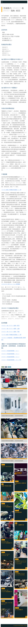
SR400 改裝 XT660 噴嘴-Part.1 (6, 603)
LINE (3, 366)
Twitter (9, 366)
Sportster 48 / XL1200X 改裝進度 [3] (6, 542)
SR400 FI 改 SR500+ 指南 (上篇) (10, 328)
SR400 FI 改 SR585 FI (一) (6, 467)
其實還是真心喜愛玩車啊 (20, 483)
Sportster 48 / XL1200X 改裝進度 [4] (6, 506)
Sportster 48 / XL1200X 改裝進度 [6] (6, 590)
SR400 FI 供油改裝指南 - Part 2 (10, 354)
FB (6, 366)
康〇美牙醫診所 (19, 609)
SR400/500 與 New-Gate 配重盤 (10, 284)
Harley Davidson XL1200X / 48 (5, 554)
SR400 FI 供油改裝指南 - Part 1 (10, 350)
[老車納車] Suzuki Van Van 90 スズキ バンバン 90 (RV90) (20, 562)
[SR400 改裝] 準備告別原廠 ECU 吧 (11, 189)
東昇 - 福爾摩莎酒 (19, 525)
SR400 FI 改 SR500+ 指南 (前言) (10, 325)
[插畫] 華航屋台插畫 (6, 486)
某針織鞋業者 (18, 512)
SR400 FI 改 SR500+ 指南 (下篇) (10, 331)
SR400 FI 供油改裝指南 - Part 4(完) (11, 360)
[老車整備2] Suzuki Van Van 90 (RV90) (20, 574)
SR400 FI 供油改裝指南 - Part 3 (10, 357)
